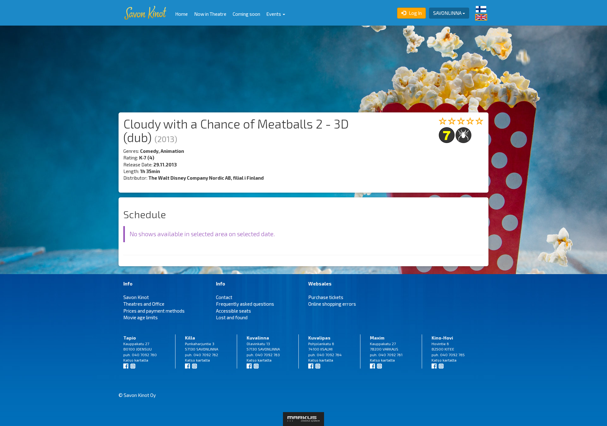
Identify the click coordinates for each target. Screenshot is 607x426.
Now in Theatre (210, 14)
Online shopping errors (332, 304)
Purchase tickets (325, 297)
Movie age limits (140, 317)
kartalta (141, 360)
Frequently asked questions (245, 304)
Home (181, 14)
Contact (224, 297)
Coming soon (246, 14)
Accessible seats (233, 311)
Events (274, 14)
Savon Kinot (136, 297)
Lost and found (232, 317)
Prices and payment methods (154, 311)
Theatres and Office (143, 304)
